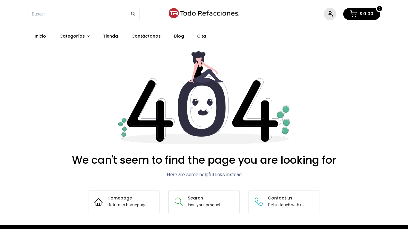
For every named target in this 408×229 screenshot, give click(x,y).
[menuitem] (40, 36)
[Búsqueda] (133, 14)
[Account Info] (330, 14)
